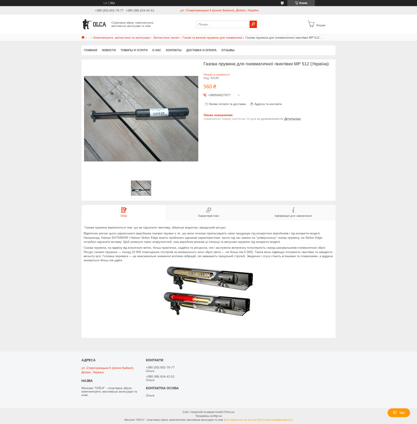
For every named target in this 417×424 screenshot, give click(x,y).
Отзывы (228, 50)
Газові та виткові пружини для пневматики (212, 37)
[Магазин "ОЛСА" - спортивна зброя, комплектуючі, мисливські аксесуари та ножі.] (95, 24)
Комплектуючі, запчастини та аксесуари (121, 37)
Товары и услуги (134, 50)
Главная (90, 50)
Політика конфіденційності (276, 419)
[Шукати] (253, 24)
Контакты (174, 50)
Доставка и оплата (201, 50)
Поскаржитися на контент (242, 419)
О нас (156, 50)
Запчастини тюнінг (166, 37)
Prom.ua (229, 412)
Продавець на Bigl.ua (208, 415)
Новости (109, 50)
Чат (402, 412)
